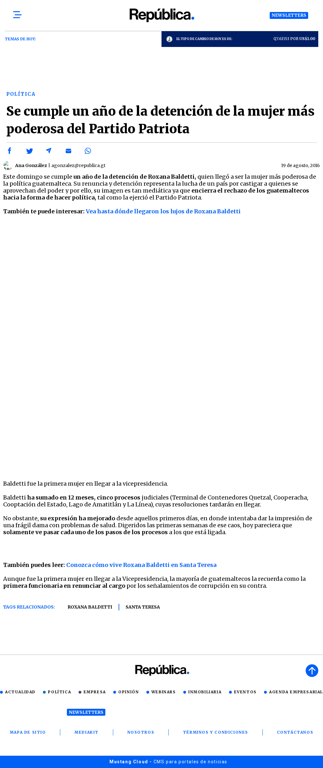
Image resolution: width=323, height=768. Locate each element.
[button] (9, 150)
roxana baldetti (90, 607)
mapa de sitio (28, 732)
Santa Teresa (143, 607)
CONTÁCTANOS (295, 732)
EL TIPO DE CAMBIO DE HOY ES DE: (204, 39)
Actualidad (20, 692)
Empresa (95, 692)
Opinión (128, 692)
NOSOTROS (141, 732)
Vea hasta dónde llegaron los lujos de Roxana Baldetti (163, 211)
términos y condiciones (215, 732)
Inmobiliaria (204, 692)
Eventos (245, 692)
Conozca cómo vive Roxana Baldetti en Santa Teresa (141, 565)
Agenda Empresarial (296, 692)
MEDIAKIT (86, 732)
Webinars (163, 692)
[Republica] (161, 15)
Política (59, 692)
